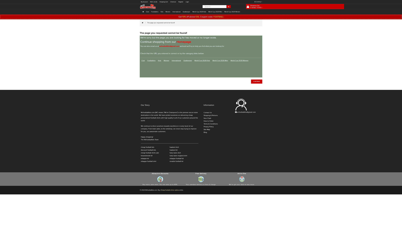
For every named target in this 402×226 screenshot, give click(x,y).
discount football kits (148, 150)
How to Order (208, 121)
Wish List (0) (153, 2)
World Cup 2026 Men (215, 12)
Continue (256, 81)
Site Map (207, 129)
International (176, 12)
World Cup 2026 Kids (199, 12)
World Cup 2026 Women (232, 12)
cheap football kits (147, 147)
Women (168, 12)
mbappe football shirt (148, 161)
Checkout (173, 2)
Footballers (154, 12)
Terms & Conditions (211, 124)
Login (187, 2)
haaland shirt (174, 147)
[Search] (228, 6)
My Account (144, 2)
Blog (205, 132)
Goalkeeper (186, 12)
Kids (162, 12)
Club (147, 12)
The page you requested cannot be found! (161, 23)
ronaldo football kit (176, 161)
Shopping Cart (164, 2)
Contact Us (208, 113)
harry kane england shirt (178, 156)
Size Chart (207, 118)
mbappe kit (145, 158)
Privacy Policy (209, 127)
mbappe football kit (177, 158)
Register (180, 2)
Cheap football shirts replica (170, 190)
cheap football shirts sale (150, 153)
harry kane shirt (175, 153)
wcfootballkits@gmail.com (246, 112)
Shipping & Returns (211, 115)
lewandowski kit (147, 156)
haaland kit (174, 150)
